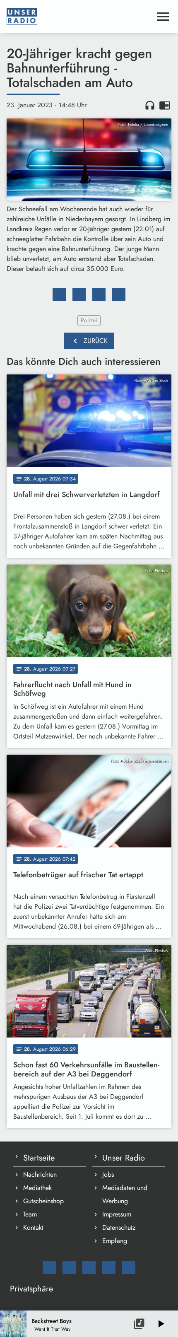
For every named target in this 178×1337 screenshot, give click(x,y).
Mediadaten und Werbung (124, 1194)
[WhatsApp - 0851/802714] (128, 1267)
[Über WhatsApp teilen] (99, 294)
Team (30, 1214)
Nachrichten (40, 1174)
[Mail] (49, 1267)
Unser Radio (123, 1158)
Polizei (89, 320)
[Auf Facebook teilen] (59, 294)
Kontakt (33, 1227)
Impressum (116, 1214)
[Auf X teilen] (79, 294)
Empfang (114, 1240)
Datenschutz (118, 1227)
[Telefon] (108, 1267)
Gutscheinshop (43, 1201)
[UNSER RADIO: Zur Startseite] (79, 16)
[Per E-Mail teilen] (118, 294)
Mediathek (37, 1187)
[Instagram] (89, 1267)
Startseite (39, 1158)
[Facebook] (69, 1267)
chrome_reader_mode (165, 105)
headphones (150, 105)
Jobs (108, 1174)
